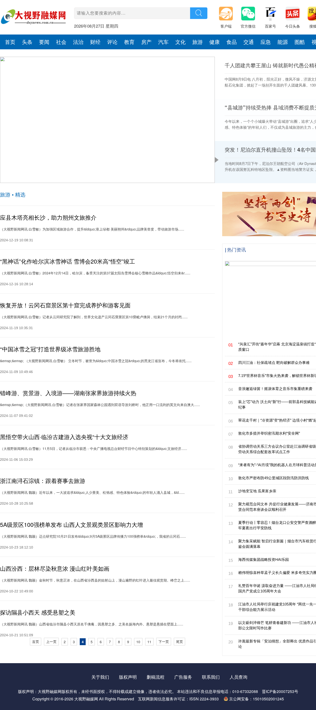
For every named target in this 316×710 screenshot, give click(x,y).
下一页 (163, 641)
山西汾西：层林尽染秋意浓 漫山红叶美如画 (54, 568)
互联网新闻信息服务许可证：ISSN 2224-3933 (178, 699)
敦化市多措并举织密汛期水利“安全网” (269, 433)
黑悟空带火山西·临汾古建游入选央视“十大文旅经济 (64, 437)
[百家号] (273, 14)
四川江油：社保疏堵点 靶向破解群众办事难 (274, 362)
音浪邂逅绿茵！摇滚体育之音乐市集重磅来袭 (275, 389)
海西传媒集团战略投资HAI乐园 (263, 559)
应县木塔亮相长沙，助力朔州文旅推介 (48, 217)
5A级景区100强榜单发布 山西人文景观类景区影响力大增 (71, 524)
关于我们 (100, 677)
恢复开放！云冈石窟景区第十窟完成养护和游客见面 (65, 305)
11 (149, 641)
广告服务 (183, 677)
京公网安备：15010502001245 (256, 699)
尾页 (179, 641)
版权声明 (128, 677)
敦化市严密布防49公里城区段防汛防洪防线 (273, 478)
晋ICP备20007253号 (280, 691)
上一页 (51, 641)
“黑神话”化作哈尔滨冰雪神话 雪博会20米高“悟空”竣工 (67, 261)
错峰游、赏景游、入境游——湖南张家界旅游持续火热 (68, 393)
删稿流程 (155, 677)
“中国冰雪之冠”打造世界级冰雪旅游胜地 (50, 349)
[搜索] (198, 13)
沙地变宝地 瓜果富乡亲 (257, 491)
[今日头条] (295, 14)
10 (138, 641)
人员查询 (238, 677)
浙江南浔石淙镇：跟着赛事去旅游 (42, 481)
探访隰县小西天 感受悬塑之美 (37, 612)
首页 (35, 641)
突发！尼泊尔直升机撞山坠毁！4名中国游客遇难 (55, 177)
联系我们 (211, 677)
